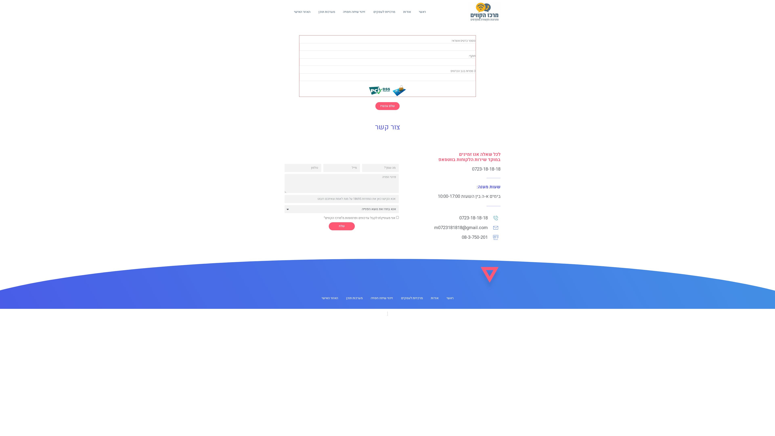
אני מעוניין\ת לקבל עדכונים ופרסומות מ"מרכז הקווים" (359, 217)
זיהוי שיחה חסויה (354, 11)
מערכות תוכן (326, 11)
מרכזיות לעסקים (384, 11)
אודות (407, 11)
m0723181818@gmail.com (461, 227)
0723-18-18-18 (486, 169)
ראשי (422, 11)
